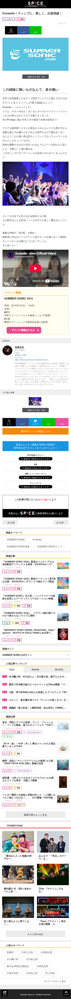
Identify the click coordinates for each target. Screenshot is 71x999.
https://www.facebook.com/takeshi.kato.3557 (32, 360)
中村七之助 (27, 952)
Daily (11, 669)
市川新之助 (32, 959)
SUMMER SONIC (16, 539)
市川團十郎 (12, 959)
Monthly (59, 669)
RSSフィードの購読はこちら (37, 431)
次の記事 (60, 522)
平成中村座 (12, 973)
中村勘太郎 (42, 966)
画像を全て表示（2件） (37, 76)
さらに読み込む (35, 934)
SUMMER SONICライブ (49, 546)
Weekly (35, 669)
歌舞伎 (10, 952)
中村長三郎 (32, 973)
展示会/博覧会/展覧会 (18, 966)
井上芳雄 (50, 973)
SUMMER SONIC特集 (18, 546)
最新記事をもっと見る (35, 814)
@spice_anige (20, 355)
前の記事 (11, 522)
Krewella (37, 539)
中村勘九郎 (46, 952)
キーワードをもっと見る (55, 981)
